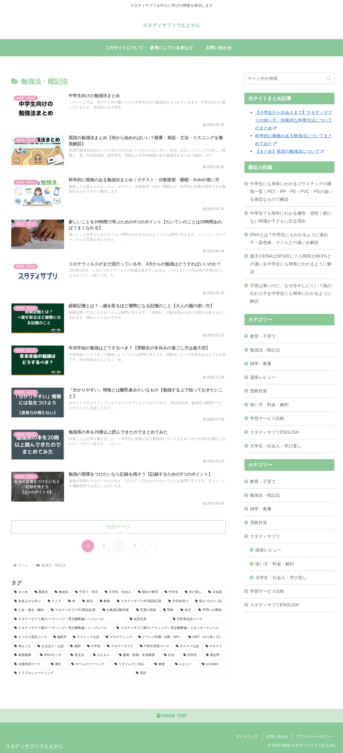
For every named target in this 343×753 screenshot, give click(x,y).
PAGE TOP (174, 715)
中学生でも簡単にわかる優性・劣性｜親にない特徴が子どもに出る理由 (290, 217)
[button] (329, 78)
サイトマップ (247, 736)
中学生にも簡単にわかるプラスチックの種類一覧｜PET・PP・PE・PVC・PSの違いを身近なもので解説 (291, 191)
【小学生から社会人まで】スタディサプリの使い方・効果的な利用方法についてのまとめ (293, 120)
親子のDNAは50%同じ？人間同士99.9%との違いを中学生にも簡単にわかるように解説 (290, 264)
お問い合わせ (277, 736)
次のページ (118, 526)
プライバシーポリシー (315, 736)
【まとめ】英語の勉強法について (287, 151)
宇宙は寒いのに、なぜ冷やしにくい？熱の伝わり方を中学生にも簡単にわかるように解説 (290, 293)
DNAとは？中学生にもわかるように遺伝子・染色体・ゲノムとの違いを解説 (289, 238)
